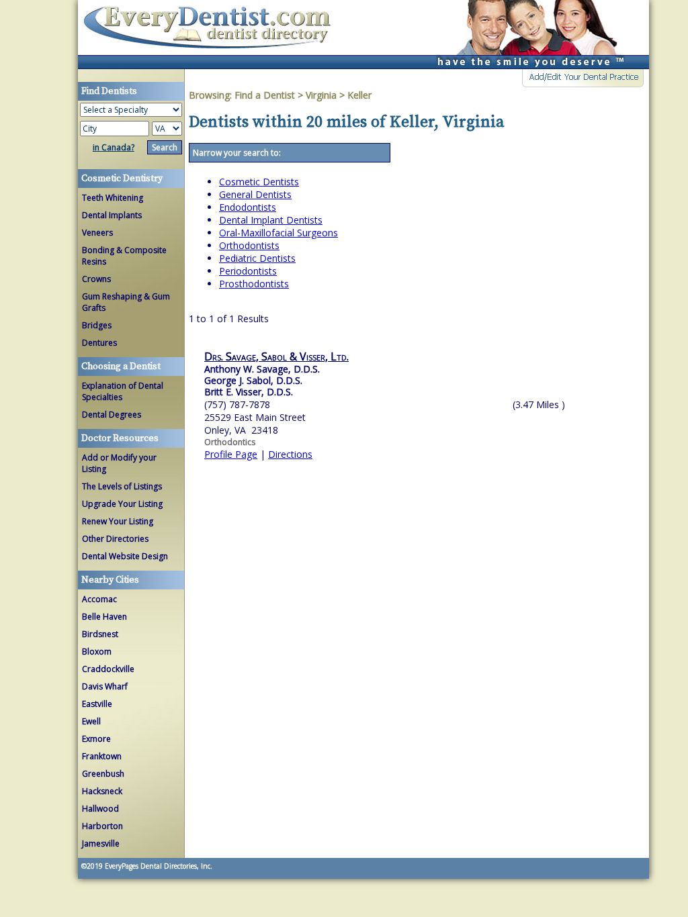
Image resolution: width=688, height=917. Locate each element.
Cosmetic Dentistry (122, 179)
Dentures (99, 342)
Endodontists (247, 207)
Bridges (97, 325)
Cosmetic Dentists (259, 181)
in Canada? (113, 147)
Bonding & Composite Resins (124, 255)
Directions (290, 454)
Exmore (96, 738)
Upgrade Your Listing (122, 504)
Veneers (97, 232)
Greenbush (103, 773)
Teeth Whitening (112, 197)
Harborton (102, 826)
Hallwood (100, 808)
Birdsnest (100, 634)
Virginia (321, 95)
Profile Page (230, 454)
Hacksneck (102, 791)
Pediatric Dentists (257, 258)
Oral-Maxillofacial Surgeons (278, 232)
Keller (359, 95)
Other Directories (115, 538)
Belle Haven (104, 616)
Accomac (99, 599)
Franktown (102, 756)
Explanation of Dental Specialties (122, 391)
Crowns (96, 279)
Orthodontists (249, 245)
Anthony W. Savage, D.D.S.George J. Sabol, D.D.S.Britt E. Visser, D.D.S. (262, 380)
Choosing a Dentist (121, 366)
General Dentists (255, 194)
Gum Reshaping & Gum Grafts (126, 302)
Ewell (91, 721)
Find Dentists (212, 34)
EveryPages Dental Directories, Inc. (157, 866)
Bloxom (97, 651)
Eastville (97, 704)
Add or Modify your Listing (119, 463)
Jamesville (101, 843)
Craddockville (108, 669)
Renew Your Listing (117, 521)
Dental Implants (112, 215)
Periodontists (248, 270)
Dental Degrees (111, 414)
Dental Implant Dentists (270, 219)
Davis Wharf (105, 686)
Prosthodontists (254, 283)
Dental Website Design (125, 556)
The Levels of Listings (122, 486)
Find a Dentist (264, 95)
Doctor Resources (120, 438)
